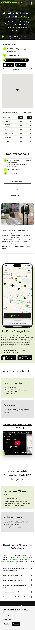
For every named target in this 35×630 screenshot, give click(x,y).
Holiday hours (27, 112)
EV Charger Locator (10, 36)
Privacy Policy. (7, 619)
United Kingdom (21, 36)
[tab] (16, 189)
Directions (17, 69)
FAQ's (19, 527)
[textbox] (17, 240)
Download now (17, 31)
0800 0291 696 (10, 561)
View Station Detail (17, 181)
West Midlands (6, 38)
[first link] (31, 3)
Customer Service (13, 169)
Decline (7, 624)
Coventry (13, 38)
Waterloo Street (13, 160)
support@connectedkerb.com (22, 559)
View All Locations (17, 195)
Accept (16, 624)
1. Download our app (10, 387)
